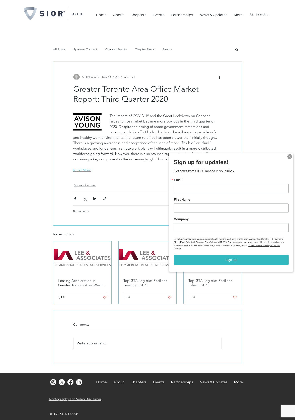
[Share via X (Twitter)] (85, 199)
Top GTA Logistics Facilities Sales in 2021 (210, 282)
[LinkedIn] (79, 382)
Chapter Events (116, 49)
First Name (182, 199)
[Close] (289, 156)
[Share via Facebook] (75, 199)
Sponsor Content (85, 49)
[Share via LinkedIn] (95, 199)
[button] (237, 49)
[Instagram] (53, 382)
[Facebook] (70, 382)
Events (167, 49)
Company (181, 219)
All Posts (59, 49)
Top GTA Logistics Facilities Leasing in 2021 (145, 282)
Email (178, 179)
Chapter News (145, 49)
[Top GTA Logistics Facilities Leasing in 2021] (148, 257)
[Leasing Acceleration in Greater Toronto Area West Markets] (82, 257)
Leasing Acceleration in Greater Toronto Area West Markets (80, 282)
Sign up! (231, 259)
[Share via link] (105, 199)
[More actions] (219, 77)
